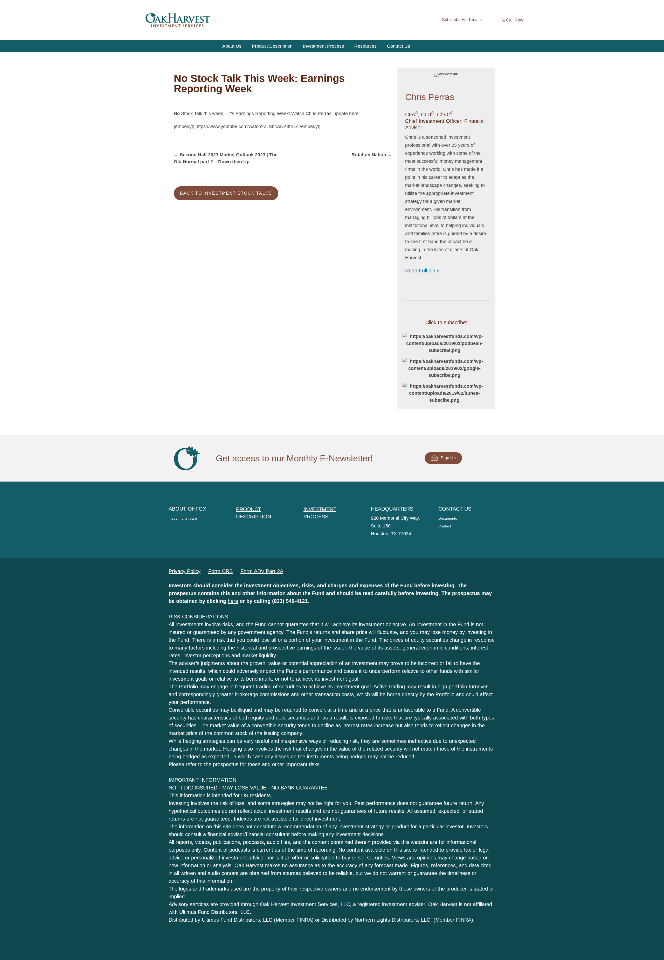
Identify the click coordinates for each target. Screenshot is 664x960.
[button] (226, 193)
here (233, 601)
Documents (447, 518)
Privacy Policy (184, 571)
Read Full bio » (422, 270)
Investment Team (183, 518)
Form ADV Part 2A (261, 571)
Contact (444, 526)
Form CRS (220, 571)
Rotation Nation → (371, 154)
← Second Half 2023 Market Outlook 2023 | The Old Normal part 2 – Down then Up (226, 158)
